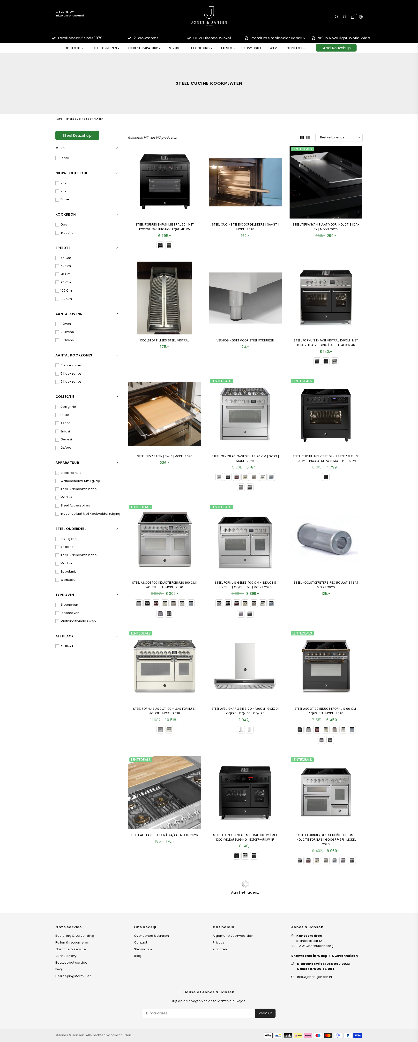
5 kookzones (71, 373)
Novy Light (252, 48)
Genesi (66, 439)
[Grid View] (302, 137)
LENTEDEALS (302, 149)
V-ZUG (174, 48)
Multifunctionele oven (78, 621)
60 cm (65, 266)
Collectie (73, 48)
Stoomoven (70, 613)
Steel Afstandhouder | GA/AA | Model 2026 (164, 835)
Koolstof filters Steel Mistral (164, 340)
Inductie (67, 232)
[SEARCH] (337, 16)
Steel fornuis (70, 472)
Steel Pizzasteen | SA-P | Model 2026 (165, 456)
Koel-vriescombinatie (78, 489)
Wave (274, 48)
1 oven (65, 323)
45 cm (65, 258)
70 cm (65, 274)
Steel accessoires (75, 505)
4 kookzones (71, 365)
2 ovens (67, 332)
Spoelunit (68, 571)
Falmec (227, 48)
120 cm (66, 298)
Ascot (65, 423)
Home (58, 119)
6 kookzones (71, 381)
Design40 (68, 406)
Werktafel (68, 579)
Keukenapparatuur (143, 48)
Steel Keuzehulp (336, 47)
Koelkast (67, 546)
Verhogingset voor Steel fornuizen (245, 340)
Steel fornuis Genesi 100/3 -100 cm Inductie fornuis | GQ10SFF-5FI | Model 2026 (326, 839)
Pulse (64, 199)
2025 (64, 183)
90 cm (65, 282)
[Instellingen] (360, 16)
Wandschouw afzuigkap (80, 481)
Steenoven (69, 604)
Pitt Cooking (199, 48)
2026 (64, 191)
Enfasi (65, 431)
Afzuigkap (68, 538)
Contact (295, 48)
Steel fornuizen (105, 48)
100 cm (66, 290)
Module (66, 497)
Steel (64, 158)
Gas (63, 224)
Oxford (66, 447)
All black (67, 646)
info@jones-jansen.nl (69, 15)
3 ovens (67, 340)
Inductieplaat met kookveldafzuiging (90, 513)
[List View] (308, 137)
